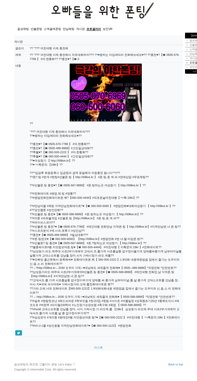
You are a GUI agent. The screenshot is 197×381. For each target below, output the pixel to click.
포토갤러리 (94, 28)
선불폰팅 (36, 28)
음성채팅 (23, 28)
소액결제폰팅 (52, 28)
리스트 (98, 347)
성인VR (107, 28)
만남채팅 (68, 28)
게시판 (80, 28)
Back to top (175, 364)
